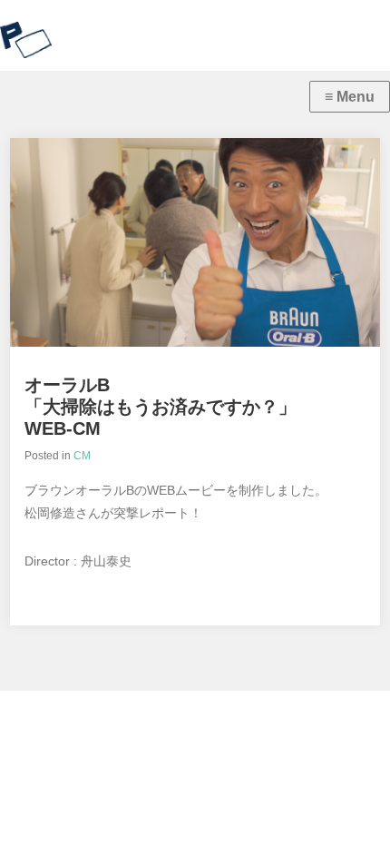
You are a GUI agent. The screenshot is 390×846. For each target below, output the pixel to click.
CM (82, 455)
